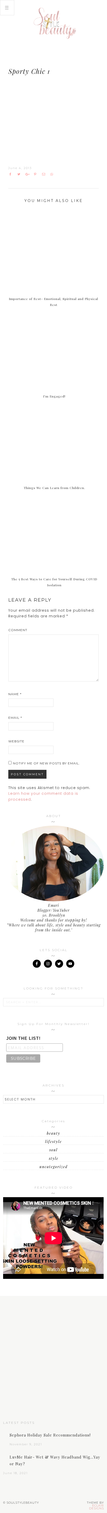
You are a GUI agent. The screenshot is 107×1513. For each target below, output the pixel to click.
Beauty (53, 1133)
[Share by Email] (44, 174)
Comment (17, 630)
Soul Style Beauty (53, 23)
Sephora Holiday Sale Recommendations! (50, 1435)
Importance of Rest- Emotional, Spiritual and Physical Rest (53, 302)
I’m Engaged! (54, 396)
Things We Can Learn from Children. (54, 488)
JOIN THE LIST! (23, 1038)
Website (16, 741)
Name (15, 694)
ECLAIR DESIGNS (96, 1507)
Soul (53, 1149)
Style (53, 1158)
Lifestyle (53, 1141)
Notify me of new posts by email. (46, 763)
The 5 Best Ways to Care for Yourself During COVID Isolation (54, 582)
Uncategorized (53, 1166)
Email (15, 718)
